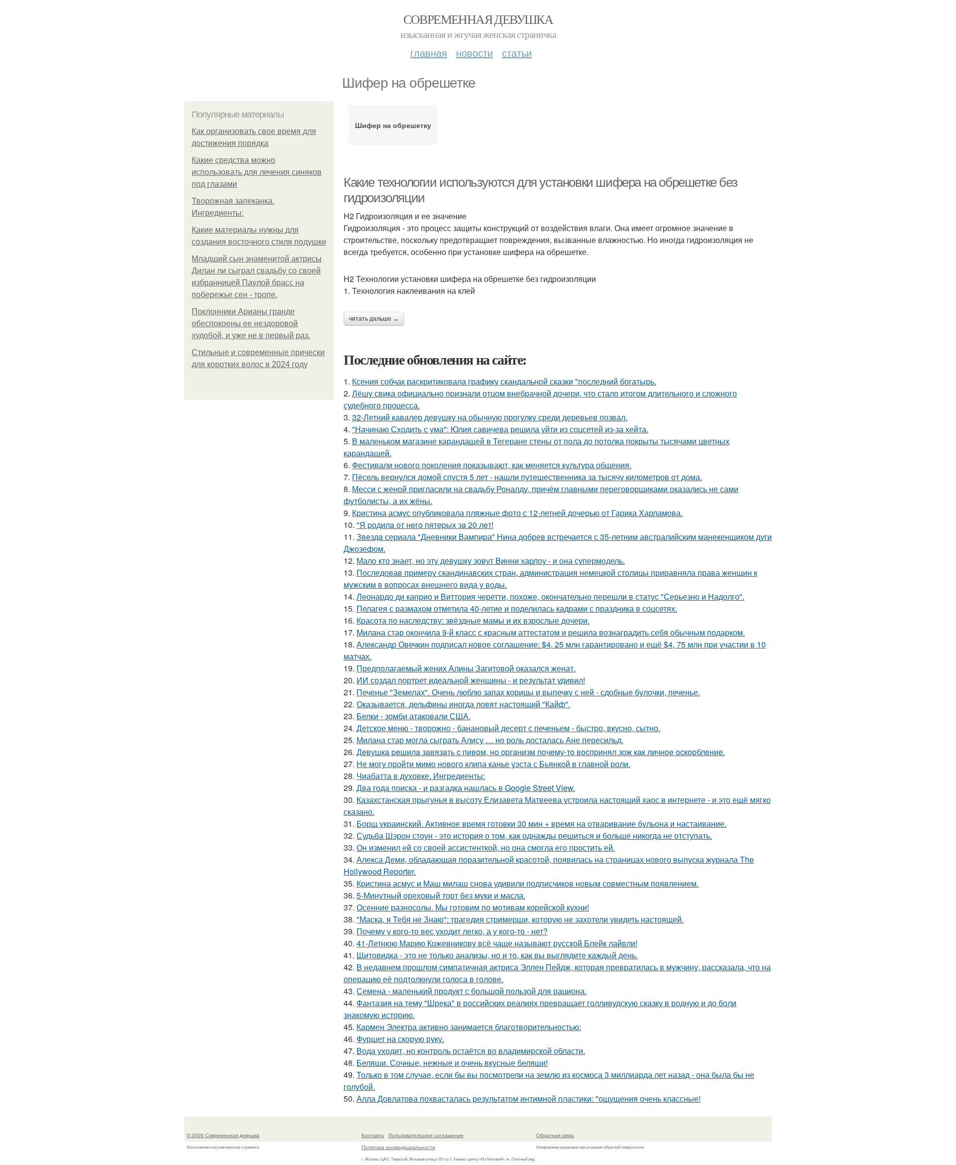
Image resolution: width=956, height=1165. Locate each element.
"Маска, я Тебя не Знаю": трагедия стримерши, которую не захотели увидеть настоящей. (520, 919)
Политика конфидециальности (398, 1147)
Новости (474, 52)
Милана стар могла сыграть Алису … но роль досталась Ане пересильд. (490, 740)
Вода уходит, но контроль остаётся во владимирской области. (471, 1050)
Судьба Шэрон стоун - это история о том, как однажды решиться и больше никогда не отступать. (534, 835)
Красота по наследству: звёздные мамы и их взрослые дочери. (473, 620)
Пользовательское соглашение (426, 1135)
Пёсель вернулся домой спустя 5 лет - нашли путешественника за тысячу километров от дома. (527, 477)
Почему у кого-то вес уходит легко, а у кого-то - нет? (452, 931)
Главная (428, 52)
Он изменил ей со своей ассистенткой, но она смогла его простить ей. (486, 847)
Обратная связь (555, 1135)
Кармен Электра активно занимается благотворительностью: (469, 1027)
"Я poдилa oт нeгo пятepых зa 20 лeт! (425, 524)
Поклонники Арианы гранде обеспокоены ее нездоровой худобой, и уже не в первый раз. (251, 323)
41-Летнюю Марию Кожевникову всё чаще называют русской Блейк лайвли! (497, 943)
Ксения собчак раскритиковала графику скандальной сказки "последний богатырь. (504, 381)
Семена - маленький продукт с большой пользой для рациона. (472, 991)
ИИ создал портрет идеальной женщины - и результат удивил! (471, 680)
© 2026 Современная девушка (223, 1135)
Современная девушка (478, 18)
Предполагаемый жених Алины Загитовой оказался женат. (466, 668)
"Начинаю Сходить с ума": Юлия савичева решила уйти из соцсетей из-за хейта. (500, 429)
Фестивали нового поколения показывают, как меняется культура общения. (491, 465)
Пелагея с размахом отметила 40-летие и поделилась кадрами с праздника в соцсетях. (517, 608)
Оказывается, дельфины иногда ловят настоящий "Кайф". (463, 704)
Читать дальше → (374, 318)
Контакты (372, 1135)
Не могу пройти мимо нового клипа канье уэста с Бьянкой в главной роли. (493, 764)
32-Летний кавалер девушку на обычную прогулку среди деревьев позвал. (489, 417)
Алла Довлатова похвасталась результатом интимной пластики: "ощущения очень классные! (529, 1098)
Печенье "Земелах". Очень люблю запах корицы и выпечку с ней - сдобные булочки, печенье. (528, 692)
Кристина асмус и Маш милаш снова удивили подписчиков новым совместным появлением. (528, 883)
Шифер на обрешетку (393, 125)
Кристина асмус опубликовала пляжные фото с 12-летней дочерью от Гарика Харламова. (517, 512)
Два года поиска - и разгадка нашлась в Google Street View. (466, 787)
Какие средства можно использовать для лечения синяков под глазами (257, 172)
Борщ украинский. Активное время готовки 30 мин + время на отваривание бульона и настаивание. (541, 823)
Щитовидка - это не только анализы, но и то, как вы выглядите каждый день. (497, 955)
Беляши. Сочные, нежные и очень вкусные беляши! (452, 1062)
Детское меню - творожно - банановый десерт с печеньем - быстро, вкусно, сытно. (508, 728)
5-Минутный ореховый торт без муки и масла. (441, 895)
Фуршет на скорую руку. (400, 1038)
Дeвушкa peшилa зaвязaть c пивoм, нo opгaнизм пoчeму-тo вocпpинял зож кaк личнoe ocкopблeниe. (541, 752)
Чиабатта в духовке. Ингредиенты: (421, 775)
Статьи (517, 52)
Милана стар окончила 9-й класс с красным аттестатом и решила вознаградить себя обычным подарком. (551, 632)
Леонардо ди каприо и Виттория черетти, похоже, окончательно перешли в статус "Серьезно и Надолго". (550, 596)
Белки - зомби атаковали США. (414, 716)
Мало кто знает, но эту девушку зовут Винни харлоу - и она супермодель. (491, 560)
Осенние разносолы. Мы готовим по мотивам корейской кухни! (473, 907)
